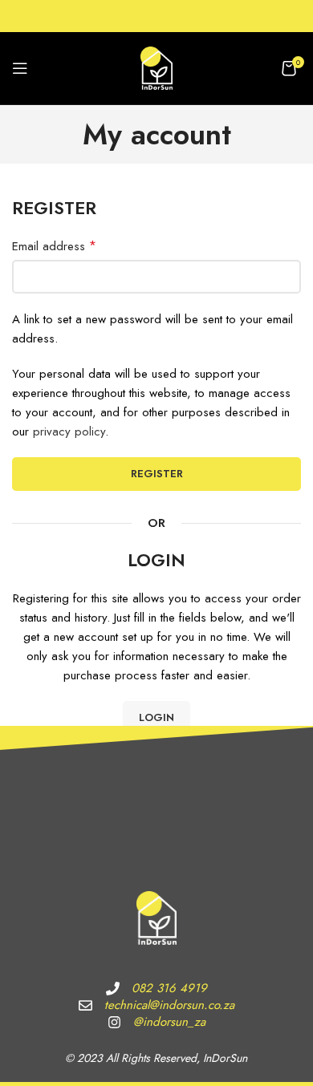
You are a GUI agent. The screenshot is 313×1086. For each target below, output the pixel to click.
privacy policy (69, 431)
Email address (54, 246)
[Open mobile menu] (20, 68)
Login (156, 717)
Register (157, 473)
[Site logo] (156, 66)
